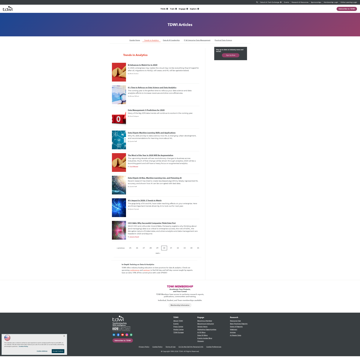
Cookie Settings (42, 351)
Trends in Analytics (151, 40)
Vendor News (202, 327)
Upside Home (134, 40)
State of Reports (236, 327)
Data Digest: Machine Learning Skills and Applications (152, 133)
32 (178, 248)
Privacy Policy (144, 347)
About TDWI (178, 321)
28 (151, 248)
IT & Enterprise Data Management (197, 40)
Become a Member (204, 321)
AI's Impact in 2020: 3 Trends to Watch (145, 200)
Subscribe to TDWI (347, 9)
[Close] (64, 336)
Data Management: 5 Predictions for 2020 (146, 110)
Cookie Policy (157, 347)
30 (164, 248)
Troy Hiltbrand (134, 166)
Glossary (200, 341)
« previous (121, 248)
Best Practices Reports (239, 324)
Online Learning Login (348, 2)
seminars (146, 270)
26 (137, 248)
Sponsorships (316, 2)
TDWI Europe (178, 332)
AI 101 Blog (201, 332)
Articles (233, 332)
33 (185, 248)
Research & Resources (300, 2)
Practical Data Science (223, 40)
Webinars (233, 329)
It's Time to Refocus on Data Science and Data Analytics (152, 88)
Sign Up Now (230, 55)
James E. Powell (134, 237)
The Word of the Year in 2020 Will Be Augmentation (150, 155)
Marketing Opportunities (206, 329)
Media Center (178, 329)
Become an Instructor (205, 324)
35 (198, 248)
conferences (134, 270)
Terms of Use (170, 347)
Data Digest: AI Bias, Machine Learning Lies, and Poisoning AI (155, 178)
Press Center (178, 327)
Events (286, 2)
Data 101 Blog (202, 335)
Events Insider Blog (204, 338)
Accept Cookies (58, 351)
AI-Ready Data (235, 335)
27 (144, 248)
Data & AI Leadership (171, 40)
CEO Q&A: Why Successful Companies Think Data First (152, 223)
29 (157, 248)
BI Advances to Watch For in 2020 (142, 65)
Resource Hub (235, 321)
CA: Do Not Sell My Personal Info (190, 347)
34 (191, 248)
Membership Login (331, 2)
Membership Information (180, 305)
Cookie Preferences (213, 347)
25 (130, 248)
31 (171, 248)
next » (158, 253)
